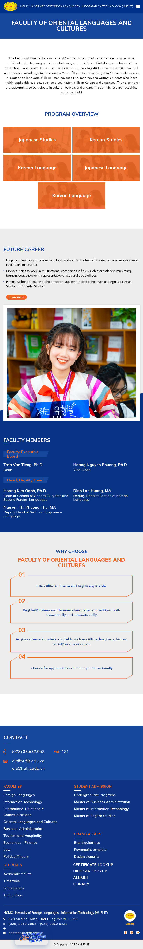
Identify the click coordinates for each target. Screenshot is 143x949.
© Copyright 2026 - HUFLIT (71, 944)
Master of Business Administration (102, 802)
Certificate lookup (93, 864)
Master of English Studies (94, 816)
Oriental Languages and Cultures (30, 821)
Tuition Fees (13, 895)
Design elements (86, 856)
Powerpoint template (90, 849)
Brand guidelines (87, 842)
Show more (16, 297)
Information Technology (22, 802)
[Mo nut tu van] (130, 916)
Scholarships (13, 888)
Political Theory (16, 856)
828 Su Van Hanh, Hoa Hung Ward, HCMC (43, 919)
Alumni (80, 877)
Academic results (17, 874)
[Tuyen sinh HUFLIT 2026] (31, 937)
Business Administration (23, 828)
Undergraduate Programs (95, 795)
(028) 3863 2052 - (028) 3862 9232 (38, 924)
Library (81, 884)
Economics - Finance (20, 842)
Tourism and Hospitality (22, 835)
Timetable (11, 881)
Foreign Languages (19, 795)
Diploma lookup (90, 871)
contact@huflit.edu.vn (26, 933)
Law (6, 849)
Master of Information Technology (101, 809)
